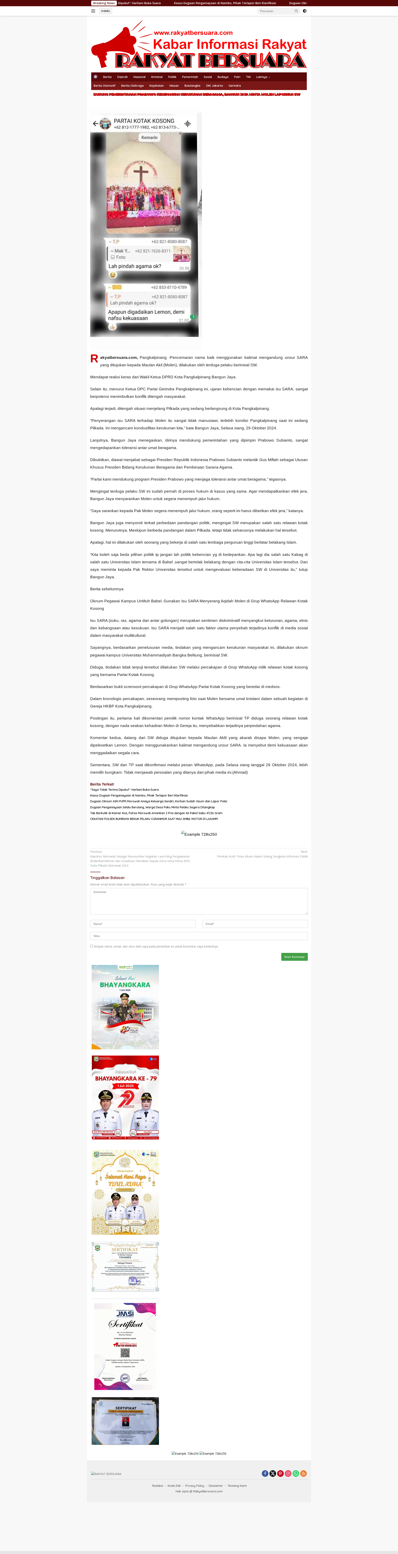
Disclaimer (216, 1486)
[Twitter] (272, 1473)
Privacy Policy (194, 1486)
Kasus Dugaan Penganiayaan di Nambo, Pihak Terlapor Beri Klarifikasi (164, 3)
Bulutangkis (192, 86)
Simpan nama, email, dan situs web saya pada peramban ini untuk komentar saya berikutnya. (156, 946)
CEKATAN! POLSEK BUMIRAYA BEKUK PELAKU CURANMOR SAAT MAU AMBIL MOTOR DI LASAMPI (154, 819)
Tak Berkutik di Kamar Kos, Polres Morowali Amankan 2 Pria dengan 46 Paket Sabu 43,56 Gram (156, 813)
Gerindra (235, 86)
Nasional (139, 77)
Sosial (208, 77)
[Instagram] (288, 1473)
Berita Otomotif (104, 86)
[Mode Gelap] (305, 11)
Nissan (174, 86)
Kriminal (157, 77)
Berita (107, 77)
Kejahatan (156, 86)
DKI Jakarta (214, 86)
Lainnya (261, 77)
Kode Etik (174, 1486)
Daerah (122, 77)
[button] (296, 10)
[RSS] (303, 1473)
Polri (237, 77)
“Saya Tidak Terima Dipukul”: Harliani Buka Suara (124, 790)
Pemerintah (190, 77)
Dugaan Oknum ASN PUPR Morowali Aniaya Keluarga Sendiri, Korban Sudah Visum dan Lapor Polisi (299, 3)
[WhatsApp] (295, 1473)
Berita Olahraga (132, 86)
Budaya (223, 77)
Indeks (105, 10)
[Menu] (94, 11)
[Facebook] (265, 1473)
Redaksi (157, 1486)
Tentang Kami (237, 1486)
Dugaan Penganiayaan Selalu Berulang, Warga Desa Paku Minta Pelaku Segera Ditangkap (152, 807)
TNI (248, 77)
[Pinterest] (280, 1473)
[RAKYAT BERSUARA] (199, 44)
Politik (172, 77)
